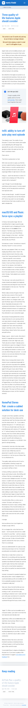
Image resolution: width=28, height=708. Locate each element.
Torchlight (24, 705)
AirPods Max (11, 100)
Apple (4, 28)
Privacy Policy (6, 705)
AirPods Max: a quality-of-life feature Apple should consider (11, 682)
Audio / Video (11, 28)
